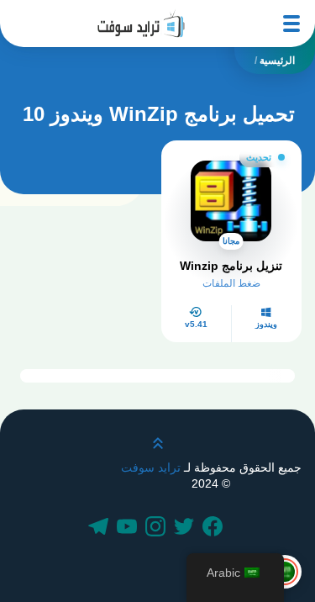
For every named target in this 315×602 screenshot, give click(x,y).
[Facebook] (215, 528)
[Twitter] (186, 528)
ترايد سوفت (151, 467)
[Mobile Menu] (291, 23)
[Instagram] (158, 528)
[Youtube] (129, 528)
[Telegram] (100, 528)
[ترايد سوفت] (141, 23)
